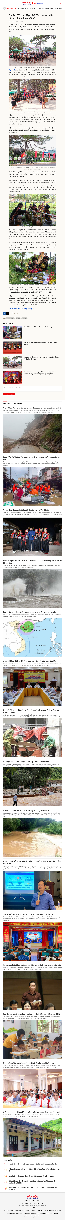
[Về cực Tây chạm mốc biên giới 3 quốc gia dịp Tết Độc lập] (32, 537)
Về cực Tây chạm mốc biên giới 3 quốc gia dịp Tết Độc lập (26, 510)
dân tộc (18, 318)
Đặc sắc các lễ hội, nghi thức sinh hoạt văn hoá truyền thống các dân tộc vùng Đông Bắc (40, 373)
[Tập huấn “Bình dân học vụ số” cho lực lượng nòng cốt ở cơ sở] (32, 941)
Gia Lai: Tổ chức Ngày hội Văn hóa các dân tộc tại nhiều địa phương (41, 358)
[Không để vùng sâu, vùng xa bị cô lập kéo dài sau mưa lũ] (32, 786)
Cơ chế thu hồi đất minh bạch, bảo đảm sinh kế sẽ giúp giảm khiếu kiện (32, 965)
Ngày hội (12, 70)
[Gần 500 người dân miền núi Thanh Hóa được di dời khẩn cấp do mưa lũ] (32, 433)
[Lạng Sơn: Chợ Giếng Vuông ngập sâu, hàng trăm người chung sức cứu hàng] (32, 486)
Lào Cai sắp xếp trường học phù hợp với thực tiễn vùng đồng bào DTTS (31, 1014)
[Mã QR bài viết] (17, 313)
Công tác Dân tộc (11, 8)
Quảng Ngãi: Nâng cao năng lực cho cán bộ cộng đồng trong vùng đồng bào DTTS (32, 862)
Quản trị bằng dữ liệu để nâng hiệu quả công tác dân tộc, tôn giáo (29, 661)
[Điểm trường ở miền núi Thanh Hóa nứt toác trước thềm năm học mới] (32, 1137)
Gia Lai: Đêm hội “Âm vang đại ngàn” (21, 309)
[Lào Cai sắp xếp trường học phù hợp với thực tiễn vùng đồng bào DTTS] (32, 1039)
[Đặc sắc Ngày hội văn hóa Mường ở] (12, 347)
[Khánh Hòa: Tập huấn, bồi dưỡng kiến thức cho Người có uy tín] (32, 1088)
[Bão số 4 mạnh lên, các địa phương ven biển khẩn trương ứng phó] (32, 637)
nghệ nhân (24, 318)
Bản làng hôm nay (35, 8)
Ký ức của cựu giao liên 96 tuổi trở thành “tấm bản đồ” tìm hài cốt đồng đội (34, 1170)
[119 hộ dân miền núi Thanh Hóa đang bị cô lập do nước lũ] (32, 837)
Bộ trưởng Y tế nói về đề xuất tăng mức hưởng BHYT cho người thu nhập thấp (33, 1188)
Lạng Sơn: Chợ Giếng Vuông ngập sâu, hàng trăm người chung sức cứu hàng (31, 458)
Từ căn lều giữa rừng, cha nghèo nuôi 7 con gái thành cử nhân (31, 1176)
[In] (14, 313)
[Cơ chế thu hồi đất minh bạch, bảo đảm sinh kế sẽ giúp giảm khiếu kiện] (32, 990)
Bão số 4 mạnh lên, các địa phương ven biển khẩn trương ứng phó (29, 612)
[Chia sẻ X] (7, 313)
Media (60, 8)
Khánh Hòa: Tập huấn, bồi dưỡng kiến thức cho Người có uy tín (28, 1063)
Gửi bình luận (9, 394)
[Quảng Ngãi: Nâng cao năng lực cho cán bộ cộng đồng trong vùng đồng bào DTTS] (32, 890)
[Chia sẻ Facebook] (4, 313)
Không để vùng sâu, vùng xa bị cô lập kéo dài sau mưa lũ (26, 762)
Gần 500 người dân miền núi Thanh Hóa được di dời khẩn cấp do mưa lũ (32, 408)
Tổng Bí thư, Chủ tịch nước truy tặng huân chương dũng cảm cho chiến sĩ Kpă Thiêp (32, 1182)
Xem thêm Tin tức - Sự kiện (12, 403)
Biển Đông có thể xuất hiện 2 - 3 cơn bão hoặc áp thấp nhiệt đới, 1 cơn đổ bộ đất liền (32, 562)
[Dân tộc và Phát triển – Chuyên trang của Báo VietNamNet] (26, 3)
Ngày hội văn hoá (10, 318)
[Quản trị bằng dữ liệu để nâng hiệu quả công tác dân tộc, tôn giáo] (32, 686)
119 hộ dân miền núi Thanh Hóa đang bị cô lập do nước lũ (26, 811)
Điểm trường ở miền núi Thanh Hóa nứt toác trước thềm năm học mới (31, 1112)
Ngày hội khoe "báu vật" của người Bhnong (37, 327)
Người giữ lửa (54, 8)
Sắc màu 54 (45, 8)
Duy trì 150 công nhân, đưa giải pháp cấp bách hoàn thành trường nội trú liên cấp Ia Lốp (31, 711)
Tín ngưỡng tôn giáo (23, 8)
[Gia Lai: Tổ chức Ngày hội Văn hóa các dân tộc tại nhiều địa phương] (12, 362)
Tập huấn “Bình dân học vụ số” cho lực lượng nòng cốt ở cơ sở (28, 914)
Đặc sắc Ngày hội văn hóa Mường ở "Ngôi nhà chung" (40, 343)
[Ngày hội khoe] (12, 332)
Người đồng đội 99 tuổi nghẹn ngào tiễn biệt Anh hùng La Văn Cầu (33, 1164)
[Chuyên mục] (4, 3)
